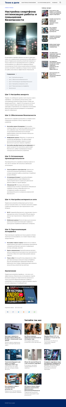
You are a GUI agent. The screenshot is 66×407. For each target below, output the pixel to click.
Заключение (12, 88)
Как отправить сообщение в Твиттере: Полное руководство (54, 29)
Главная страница (9, 7)
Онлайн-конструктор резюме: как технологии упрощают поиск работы (55, 21)
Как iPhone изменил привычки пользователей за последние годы (32, 338)
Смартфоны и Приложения (28, 2)
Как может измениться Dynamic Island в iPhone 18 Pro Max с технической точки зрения (13, 338)
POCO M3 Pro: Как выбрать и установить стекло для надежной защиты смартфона (55, 12)
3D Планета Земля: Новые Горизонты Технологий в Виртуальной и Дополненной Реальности (32, 388)
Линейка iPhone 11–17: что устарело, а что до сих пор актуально (52, 338)
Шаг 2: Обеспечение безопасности (18, 79)
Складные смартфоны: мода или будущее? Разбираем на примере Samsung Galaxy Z (52, 363)
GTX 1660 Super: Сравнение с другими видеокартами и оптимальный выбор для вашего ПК (55, 55)
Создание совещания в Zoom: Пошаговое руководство (55, 37)
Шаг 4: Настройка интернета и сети (18, 83)
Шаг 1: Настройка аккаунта (16, 77)
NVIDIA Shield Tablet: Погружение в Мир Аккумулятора (54, 46)
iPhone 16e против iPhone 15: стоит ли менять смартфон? (32, 362)
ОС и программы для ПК (44, 2)
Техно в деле (12, 2)
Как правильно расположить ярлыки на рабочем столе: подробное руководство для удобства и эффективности (55, 65)
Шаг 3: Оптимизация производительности (20, 81)
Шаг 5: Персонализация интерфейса (19, 86)
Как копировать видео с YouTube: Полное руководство (12, 388)
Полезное (54, 2)
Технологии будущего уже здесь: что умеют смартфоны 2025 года (12, 363)
